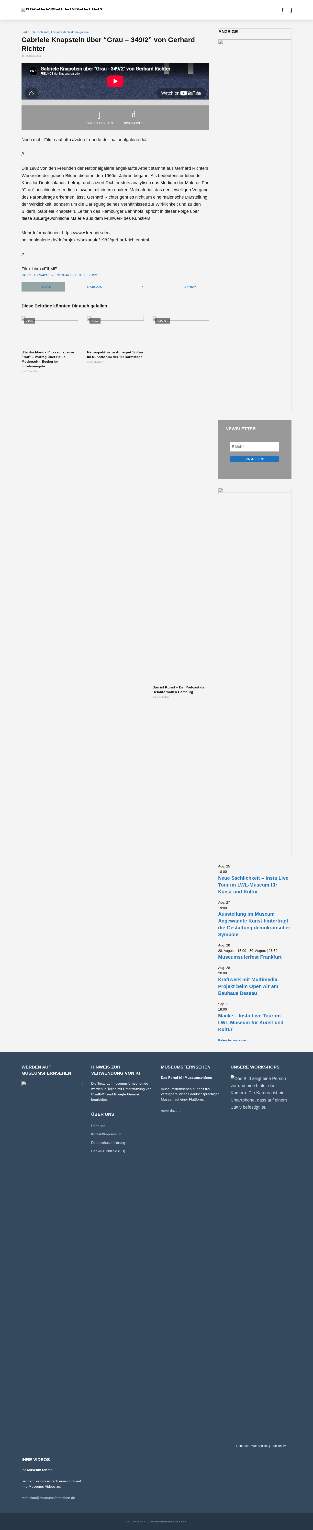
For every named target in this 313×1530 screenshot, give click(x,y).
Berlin (25, 32)
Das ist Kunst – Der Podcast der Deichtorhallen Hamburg (179, 689)
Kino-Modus (133, 123)
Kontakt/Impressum (106, 1134)
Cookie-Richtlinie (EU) (108, 1151)
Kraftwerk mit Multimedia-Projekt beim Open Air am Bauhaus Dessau (248, 986)
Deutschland (40, 32)
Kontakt (240, 9)
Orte (150, 9)
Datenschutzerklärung (108, 1143)
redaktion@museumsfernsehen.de (48, 1498)
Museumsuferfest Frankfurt (250, 957)
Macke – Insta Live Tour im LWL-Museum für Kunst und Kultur (250, 1022)
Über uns (218, 9)
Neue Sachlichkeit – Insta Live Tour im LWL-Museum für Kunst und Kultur (253, 884)
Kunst (94, 275)
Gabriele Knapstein (38, 275)
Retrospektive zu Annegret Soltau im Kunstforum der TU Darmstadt (115, 354)
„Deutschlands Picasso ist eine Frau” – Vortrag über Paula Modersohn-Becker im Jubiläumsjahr (48, 359)
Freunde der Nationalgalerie (70, 32)
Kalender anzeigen (232, 1040)
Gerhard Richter (71, 275)
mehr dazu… (171, 1111)
